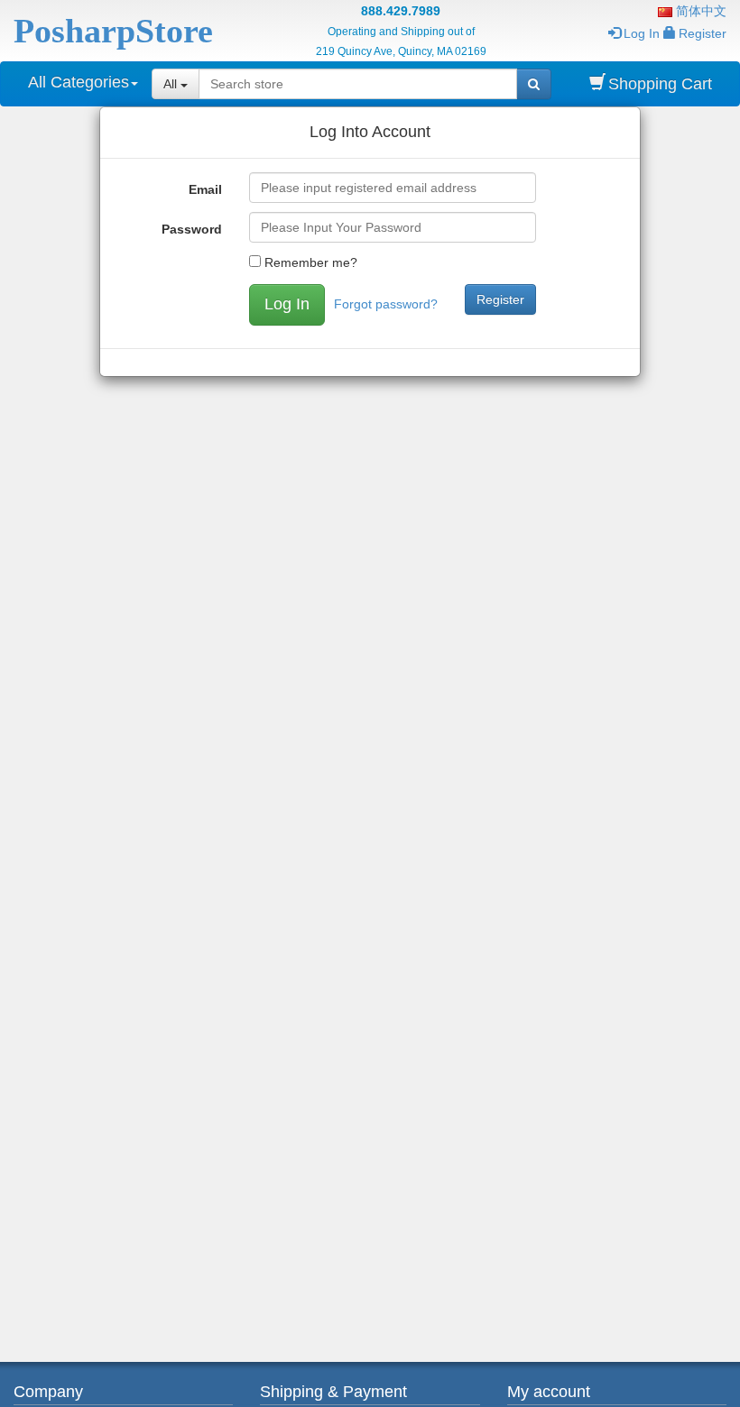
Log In (642, 33)
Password (192, 229)
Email (205, 189)
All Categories (78, 82)
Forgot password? (386, 304)
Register (702, 33)
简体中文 (699, 11)
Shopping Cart (660, 84)
